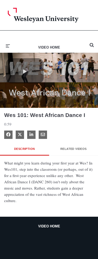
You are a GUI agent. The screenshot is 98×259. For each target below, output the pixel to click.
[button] (25, 70)
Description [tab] (24, 148)
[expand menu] (7, 45)
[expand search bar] (91, 42)
